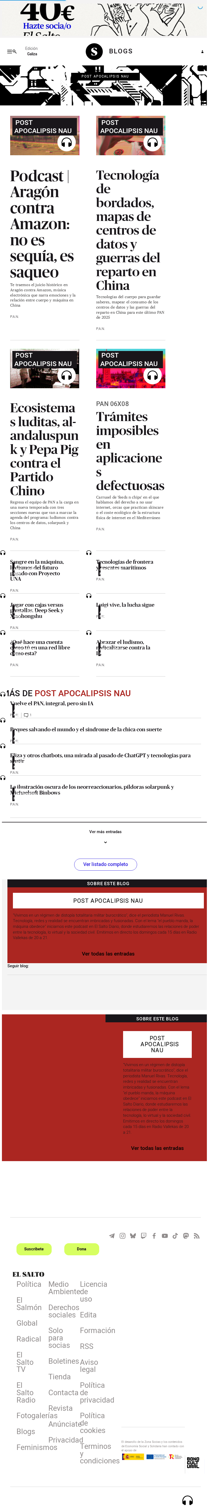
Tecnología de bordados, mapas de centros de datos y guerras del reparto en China (126, 229)
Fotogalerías (27, 1415)
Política (27, 1284)
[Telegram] (110, 1234)
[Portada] (95, 51)
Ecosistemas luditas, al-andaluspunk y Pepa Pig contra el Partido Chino (43, 448)
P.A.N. (13, 315)
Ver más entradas (103, 831)
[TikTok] (173, 1234)
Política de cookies (90, 1423)
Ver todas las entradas (106, 953)
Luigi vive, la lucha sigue (123, 604)
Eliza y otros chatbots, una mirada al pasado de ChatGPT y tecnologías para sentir (99, 757)
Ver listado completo (103, 863)
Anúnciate (59, 1424)
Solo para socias (57, 1338)
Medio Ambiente (59, 1288)
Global (25, 1323)
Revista (58, 1408)
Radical (27, 1338)
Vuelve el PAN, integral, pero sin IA (50, 702)
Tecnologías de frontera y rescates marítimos (122, 564)
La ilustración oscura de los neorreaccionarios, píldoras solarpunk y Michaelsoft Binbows (90, 789)
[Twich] (141, 1234)
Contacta (59, 1392)
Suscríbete (32, 1248)
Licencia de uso (90, 1291)
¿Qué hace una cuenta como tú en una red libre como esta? (38, 646)
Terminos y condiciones (90, 1453)
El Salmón (27, 1304)
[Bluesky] (131, 1234)
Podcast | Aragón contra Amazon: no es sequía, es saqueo (40, 223)
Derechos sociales (59, 1311)
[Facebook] (152, 1234)
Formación (90, 1330)
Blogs (24, 1431)
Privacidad (59, 1439)
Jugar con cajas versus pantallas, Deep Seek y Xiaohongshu (35, 609)
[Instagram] (120, 1234)
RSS (84, 1346)
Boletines (59, 1361)
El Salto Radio (24, 1392)
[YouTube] (162, 1234)
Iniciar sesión (198, 51)
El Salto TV (23, 1362)
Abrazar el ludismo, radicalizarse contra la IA (121, 646)
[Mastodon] (184, 1234)
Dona (79, 1248)
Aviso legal (87, 1366)
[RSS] (194, 1234)
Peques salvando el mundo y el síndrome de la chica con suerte (84, 728)
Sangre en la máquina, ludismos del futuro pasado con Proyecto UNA (35, 569)
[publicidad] (103, 20)
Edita (86, 1314)
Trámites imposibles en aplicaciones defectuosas (128, 450)
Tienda (57, 1376)
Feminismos (27, 1447)
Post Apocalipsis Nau (103, 76)
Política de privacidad (90, 1392)
